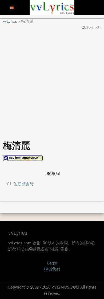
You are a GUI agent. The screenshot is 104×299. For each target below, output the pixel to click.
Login (52, 263)
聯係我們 (52, 269)
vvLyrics (10, 21)
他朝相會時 (24, 183)
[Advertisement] (52, 83)
